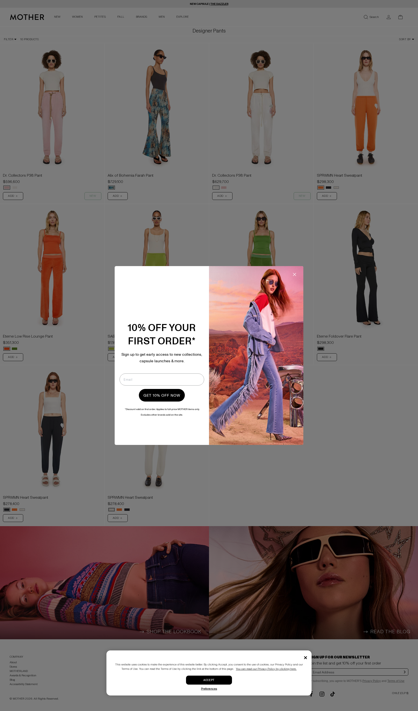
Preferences (209, 689)
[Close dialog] (294, 274)
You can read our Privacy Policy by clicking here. (266, 669)
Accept (208, 680)
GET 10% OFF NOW (161, 395)
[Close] (305, 657)
